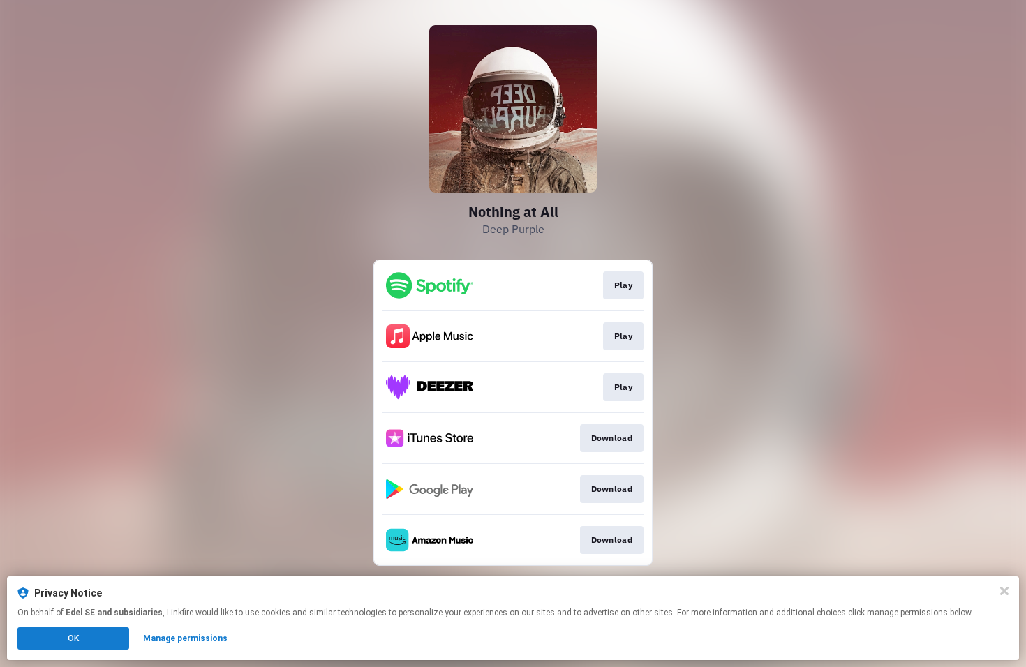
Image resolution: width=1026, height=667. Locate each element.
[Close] (1004, 591)
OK (73, 638)
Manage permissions (185, 638)
